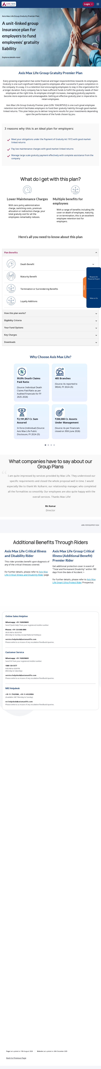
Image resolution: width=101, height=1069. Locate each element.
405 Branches (63, 378)
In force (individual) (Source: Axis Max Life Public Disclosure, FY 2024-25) (31, 431)
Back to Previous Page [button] (16, 1058)
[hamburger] (97, 4)
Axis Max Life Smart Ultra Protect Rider (74, 581)
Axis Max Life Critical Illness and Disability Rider (26, 573)
